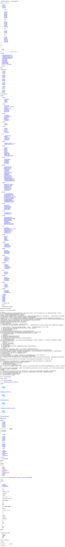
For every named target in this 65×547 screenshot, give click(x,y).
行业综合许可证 (7, 190)
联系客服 (1, 95)
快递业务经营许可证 (7, 206)
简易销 (3, 474)
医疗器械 (5, 23)
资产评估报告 (6, 163)
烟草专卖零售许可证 (7, 188)
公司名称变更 (6, 115)
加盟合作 (3, 439)
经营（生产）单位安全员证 (6, 64)
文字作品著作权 (7, 253)
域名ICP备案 (6, 290)
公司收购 (5, 124)
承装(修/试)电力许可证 (8, 176)
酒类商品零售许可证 (7, 187)
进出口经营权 (4, 61)
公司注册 (5, 11)
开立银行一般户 (7, 138)
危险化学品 (9, 376)
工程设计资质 (6, 169)
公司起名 (5, 101)
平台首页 (3, 4)
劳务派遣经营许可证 (7, 213)
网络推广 (3, 92)
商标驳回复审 (6, 240)
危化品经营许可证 (5, 486)
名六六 (3, 466)
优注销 (3, 475)
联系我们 (5, 31)
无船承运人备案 (7, 208)
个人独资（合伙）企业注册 (8, 106)
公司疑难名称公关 (7, 135)
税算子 (3, 467)
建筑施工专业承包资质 (8, 167)
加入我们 (5, 32)
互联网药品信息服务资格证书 (9, 200)
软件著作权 (6, 250)
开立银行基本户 (7, 137)
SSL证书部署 (6, 280)
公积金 (3, 88)
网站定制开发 (6, 279)
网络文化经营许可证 (7, 229)
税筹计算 (3, 454)
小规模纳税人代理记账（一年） (7, 56)
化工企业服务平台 (5, 470)
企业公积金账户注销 (7, 267)
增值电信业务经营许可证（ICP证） (10, 228)
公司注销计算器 (5, 455)
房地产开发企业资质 (7, 175)
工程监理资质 (6, 170)
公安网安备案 (6, 291)
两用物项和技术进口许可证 (8, 223)
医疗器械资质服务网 (5, 472)
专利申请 (3, 84)
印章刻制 (5, 136)
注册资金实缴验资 (7, 159)
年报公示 (5, 151)
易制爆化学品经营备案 (8, 220)
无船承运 (5, 25)
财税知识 (3, 300)
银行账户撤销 (6, 132)
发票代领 (5, 148)
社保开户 (3, 87)
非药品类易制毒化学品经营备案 (9, 218)
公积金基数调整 (7, 266)
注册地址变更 (6, 120)
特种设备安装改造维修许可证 (7, 58)
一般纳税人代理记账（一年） (9, 144)
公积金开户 (6, 264)
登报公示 (5, 131)
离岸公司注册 (6, 111)
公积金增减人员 (7, 268)
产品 (3, 48)
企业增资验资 (6, 160)
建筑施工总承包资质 (7, 166)
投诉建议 (3, 446)
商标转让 (5, 237)
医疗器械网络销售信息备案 (8, 201)
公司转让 (3, 73)
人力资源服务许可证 (7, 212)
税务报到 (5, 147)
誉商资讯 (3, 473)
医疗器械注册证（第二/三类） (9, 195)
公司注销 (5, 24)
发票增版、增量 (7, 153)
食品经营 (5, 14)
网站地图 (30, 477)
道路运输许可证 (7, 205)
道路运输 (5, 15)
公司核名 (5, 102)
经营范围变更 (6, 119)
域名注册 (5, 277)
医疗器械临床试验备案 (8, 199)
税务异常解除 (6, 152)
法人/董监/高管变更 (7, 116)
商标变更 (5, 238)
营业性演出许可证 (7, 232)
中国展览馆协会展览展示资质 (7, 55)
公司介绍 (3, 436)
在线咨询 (1, 460)
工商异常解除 (6, 139)
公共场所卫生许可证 (7, 189)
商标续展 (5, 239)
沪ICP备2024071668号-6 (25, 477)
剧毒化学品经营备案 (7, 219)
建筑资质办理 (4, 485)
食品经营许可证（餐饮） (8, 185)
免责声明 (3, 444)
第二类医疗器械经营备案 (8, 193)
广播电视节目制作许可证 (8, 230)
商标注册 (5, 17)
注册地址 (5, 100)
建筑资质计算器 (5, 453)
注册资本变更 (6, 117)
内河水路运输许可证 (7, 207)
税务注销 (5, 129)
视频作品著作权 (5, 60)
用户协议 (3, 443)
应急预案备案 (6, 221)
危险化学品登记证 (7, 222)
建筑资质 (5, 21)
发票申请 (3, 445)
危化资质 (5, 22)
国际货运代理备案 (5, 63)
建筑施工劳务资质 (5, 62)
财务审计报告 (6, 162)
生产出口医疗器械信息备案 (8, 198)
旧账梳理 (5, 150)
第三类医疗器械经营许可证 (8, 194)
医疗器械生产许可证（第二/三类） (10, 196)
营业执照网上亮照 (7, 292)
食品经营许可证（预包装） (8, 184)
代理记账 (5, 12)
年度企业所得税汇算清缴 (8, 155)
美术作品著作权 (7, 251)
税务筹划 (5, 13)
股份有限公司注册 (7, 108)
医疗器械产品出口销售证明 (8, 197)
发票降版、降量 (7, 154)
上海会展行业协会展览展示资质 (7, 57)
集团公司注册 (6, 110)
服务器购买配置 (7, 278)
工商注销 (5, 128)
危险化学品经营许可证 (8, 217)
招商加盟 (3, 301)
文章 (3, 49)
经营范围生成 (6, 99)
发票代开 (5, 149)
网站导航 (3, 7)
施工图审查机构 (7, 174)
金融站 (3, 468)
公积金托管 (6, 265)
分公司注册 (6, 107)
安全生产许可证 (7, 171)
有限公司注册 (4, 59)
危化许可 (3, 296)
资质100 (3, 471)
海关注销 (5, 130)
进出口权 (5, 16)
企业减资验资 (6, 161)
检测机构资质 (6, 173)
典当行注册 (6, 26)
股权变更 (5, 118)
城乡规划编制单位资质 (8, 177)
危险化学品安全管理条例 (7, 380)
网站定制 (3, 91)
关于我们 (3, 6)
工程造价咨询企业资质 (8, 172)
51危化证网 (4, 469)
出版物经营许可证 (7, 231)
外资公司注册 (6, 109)
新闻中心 (3, 5)
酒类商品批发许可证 (7, 186)
